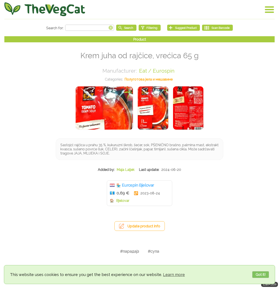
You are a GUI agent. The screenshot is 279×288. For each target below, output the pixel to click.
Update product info (144, 226)
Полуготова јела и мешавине (148, 79)
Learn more (174, 274)
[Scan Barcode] (217, 28)
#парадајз (129, 251)
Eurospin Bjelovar (138, 185)
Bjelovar (122, 201)
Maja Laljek (125, 170)
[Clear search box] (111, 27)
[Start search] (126, 28)
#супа (153, 251)
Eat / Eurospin (156, 71)
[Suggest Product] (183, 28)
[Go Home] (44, 9)
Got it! (260, 275)
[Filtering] (150, 28)
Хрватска (112, 185)
